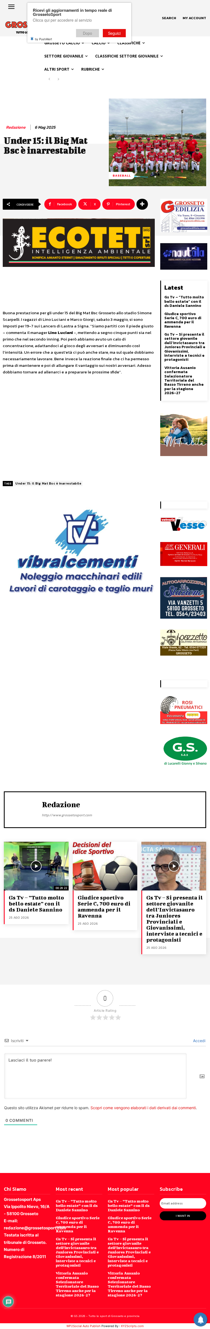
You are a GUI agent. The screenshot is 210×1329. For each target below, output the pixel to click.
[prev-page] (49, 79)
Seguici (114, 33)
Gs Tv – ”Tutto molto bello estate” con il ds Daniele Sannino (184, 301)
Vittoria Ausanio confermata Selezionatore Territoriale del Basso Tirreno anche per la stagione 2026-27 (184, 380)
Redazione (15, 127)
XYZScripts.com (132, 1326)
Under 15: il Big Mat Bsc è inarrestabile (48, 483)
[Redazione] (24, 809)
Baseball (122, 175)
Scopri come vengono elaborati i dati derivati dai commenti (143, 1107)
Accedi (198, 1040)
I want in (183, 1215)
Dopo (87, 33)
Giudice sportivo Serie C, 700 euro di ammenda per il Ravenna (182, 320)
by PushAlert (43, 39)
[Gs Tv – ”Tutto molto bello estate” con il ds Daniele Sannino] (36, 866)
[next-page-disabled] (58, 79)
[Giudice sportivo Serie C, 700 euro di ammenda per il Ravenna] (105, 866)
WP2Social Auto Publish (83, 1326)
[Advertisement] (79, 428)
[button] (169, 18)
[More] (142, 204)
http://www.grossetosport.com (67, 815)
